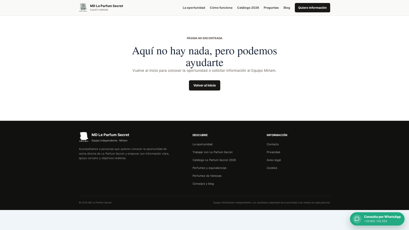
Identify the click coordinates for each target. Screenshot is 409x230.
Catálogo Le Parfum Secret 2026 (214, 160)
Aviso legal (274, 160)
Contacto (273, 144)
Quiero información (312, 7)
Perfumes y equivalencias (209, 168)
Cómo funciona (221, 7)
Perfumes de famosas (207, 175)
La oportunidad (194, 7)
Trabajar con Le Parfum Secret (213, 152)
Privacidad (273, 152)
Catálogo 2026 (248, 7)
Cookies (272, 168)
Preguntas (271, 7)
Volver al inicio (204, 85)
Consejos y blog (203, 183)
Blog (287, 7)
